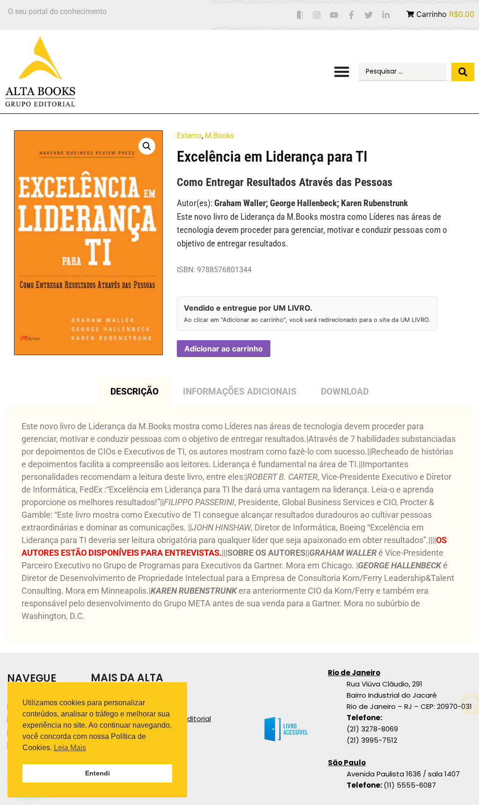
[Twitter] (368, 15)
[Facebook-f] (351, 15)
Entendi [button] (97, 773)
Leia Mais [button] (70, 748)
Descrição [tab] (134, 391)
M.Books (219, 135)
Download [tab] (345, 391)
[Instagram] (317, 15)
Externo (189, 135)
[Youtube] (334, 15)
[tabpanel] (239, 524)
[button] (341, 72)
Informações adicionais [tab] (240, 391)
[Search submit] (462, 72)
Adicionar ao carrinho (223, 348)
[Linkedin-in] (385, 15)
